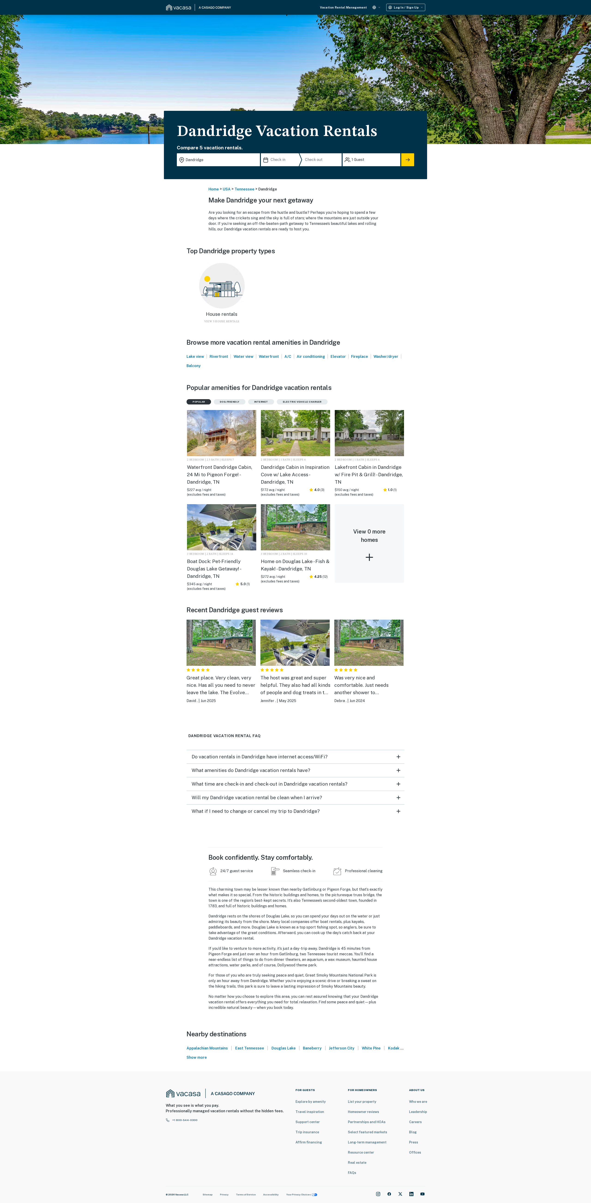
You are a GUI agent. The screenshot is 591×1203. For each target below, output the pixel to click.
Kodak (393, 1048)
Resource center (361, 1152)
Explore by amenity (311, 1102)
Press (413, 1142)
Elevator (338, 356)
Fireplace (359, 356)
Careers (415, 1122)
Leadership (418, 1112)
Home (213, 189)
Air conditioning (311, 356)
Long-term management (367, 1142)
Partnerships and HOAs (367, 1122)
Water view (243, 356)
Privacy (224, 1194)
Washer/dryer (386, 356)
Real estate (357, 1162)
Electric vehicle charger (302, 401)
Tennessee (244, 189)
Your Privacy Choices (298, 1194)
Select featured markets (367, 1132)
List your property (362, 1102)
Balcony (194, 366)
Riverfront (219, 356)
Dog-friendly (229, 401)
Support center (308, 1122)
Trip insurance (307, 1132)
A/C (287, 356)
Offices (415, 1152)
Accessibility (271, 1194)
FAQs (352, 1173)
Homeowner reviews (363, 1112)
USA (227, 189)
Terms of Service (246, 1194)
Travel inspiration (310, 1112)
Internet (261, 401)
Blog (413, 1132)
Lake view (195, 356)
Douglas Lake (283, 1048)
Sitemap (208, 1194)
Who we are (418, 1102)
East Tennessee (249, 1048)
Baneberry (312, 1048)
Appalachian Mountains (207, 1048)
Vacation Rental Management (343, 7)
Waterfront (269, 356)
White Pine (371, 1048)
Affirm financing (309, 1142)
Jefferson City (341, 1048)
